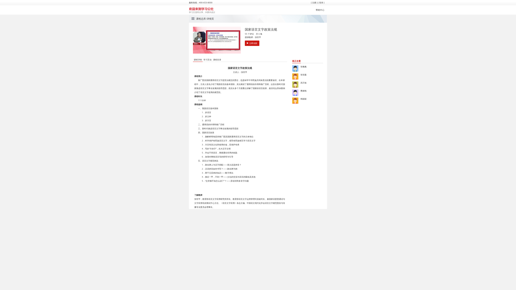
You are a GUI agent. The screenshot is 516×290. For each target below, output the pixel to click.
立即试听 (253, 43)
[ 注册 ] (314, 2)
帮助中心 (320, 9)
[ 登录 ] (321, 2)
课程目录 (217, 59)
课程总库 (201, 18)
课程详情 (198, 59)
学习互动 (207, 59)
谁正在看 (296, 60)
